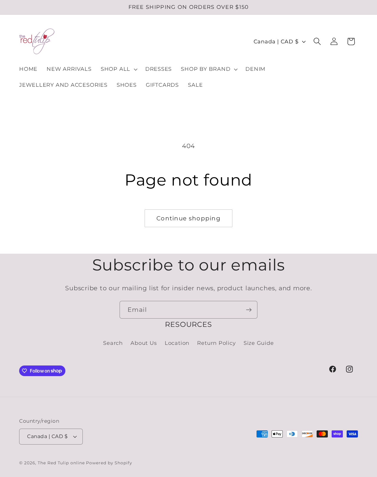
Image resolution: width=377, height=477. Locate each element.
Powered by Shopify (109, 462)
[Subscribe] (248, 310)
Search (113, 343)
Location (177, 343)
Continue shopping (188, 218)
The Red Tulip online (61, 462)
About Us (143, 343)
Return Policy (216, 343)
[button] (118, 69)
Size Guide (259, 343)
